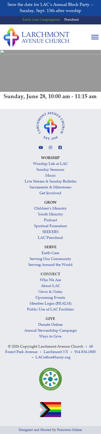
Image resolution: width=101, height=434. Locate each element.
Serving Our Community (50, 259)
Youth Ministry (50, 215)
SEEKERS (50, 232)
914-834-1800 (85, 352)
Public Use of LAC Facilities (50, 310)
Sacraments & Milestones (50, 188)
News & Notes (50, 292)
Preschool (71, 20)
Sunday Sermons (50, 170)
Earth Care (50, 253)
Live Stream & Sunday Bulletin (50, 182)
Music (50, 176)
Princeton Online (69, 430)
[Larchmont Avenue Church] (36, 37)
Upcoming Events (50, 298)
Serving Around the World (50, 265)
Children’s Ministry (50, 209)
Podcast (50, 220)
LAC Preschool (50, 238)
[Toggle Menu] (95, 37)
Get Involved (50, 193)
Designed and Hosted (35, 430)
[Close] (97, 4)
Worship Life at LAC (50, 164)
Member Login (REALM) (50, 304)
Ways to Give (50, 337)
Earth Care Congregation (41, 20)
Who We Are (50, 280)
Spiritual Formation (50, 226)
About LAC (50, 286)
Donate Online (50, 325)
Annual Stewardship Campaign (50, 331)
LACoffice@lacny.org (52, 358)
